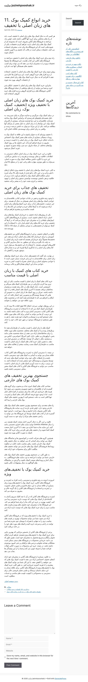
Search (69, 18)
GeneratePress (60, 678)
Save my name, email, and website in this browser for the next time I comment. (30, 657)
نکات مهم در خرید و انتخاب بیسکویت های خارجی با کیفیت (74, 67)
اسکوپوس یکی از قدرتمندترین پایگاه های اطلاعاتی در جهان (74, 51)
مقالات (9, 587)
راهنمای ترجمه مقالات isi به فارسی (18, 589)
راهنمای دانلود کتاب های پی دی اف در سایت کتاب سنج (24, 592)
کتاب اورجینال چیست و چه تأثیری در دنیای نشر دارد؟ (74, 85)
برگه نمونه (78, 5)
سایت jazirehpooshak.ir (19, 5)
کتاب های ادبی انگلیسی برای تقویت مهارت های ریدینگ (74, 76)
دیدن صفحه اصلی (11, 581)
